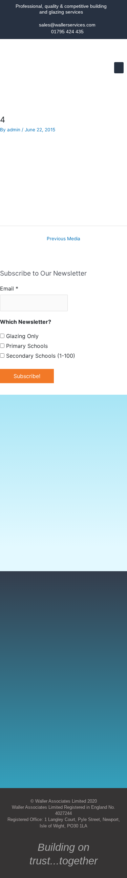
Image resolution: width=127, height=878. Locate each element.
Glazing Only (21, 336)
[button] (119, 67)
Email (9, 288)
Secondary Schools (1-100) (39, 355)
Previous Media (63, 238)
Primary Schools (26, 345)
